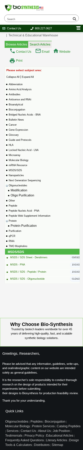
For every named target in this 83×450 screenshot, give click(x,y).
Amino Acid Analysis (20, 89)
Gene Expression (18, 129)
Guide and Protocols (20, 139)
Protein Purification (24, 225)
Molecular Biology (19, 160)
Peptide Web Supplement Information (29, 215)
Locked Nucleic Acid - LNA (24, 150)
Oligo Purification (22, 195)
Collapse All (12, 76)
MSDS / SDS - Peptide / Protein (28, 271)
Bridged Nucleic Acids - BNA (25, 114)
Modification (19, 190)
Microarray (14, 155)
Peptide (13, 205)
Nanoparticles (16, 175)
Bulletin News (16, 119)
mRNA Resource (18, 165)
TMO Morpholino (18, 246)
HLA (11, 145)
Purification (15, 230)
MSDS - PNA (17, 264)
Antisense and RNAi (20, 99)
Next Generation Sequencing (25, 180)
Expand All (28, 76)
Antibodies (14, 94)
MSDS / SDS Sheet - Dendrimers (28, 257)
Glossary (14, 134)
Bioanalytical (16, 104)
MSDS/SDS (15, 170)
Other (12, 200)
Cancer (13, 124)
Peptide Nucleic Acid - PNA (24, 210)
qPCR (12, 236)
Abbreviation (16, 84)
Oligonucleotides (18, 185)
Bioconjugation (17, 109)
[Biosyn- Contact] (12, 50)
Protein (13, 220)
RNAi (11, 241)
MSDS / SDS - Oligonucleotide (27, 278)
